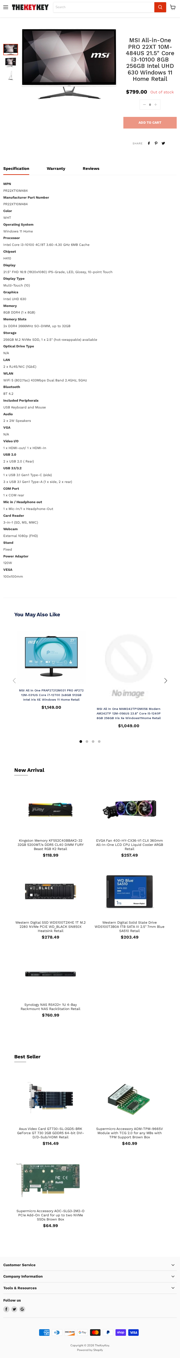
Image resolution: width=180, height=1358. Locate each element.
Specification (16, 168)
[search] (103, 7)
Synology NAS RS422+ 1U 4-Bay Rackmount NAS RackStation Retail (50, 1007)
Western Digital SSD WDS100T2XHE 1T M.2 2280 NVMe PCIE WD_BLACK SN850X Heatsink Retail (50, 926)
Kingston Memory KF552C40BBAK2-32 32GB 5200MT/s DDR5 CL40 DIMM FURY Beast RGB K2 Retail (51, 844)
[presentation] (14, 680)
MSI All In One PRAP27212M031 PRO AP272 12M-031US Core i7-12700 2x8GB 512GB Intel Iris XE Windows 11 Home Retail (51, 695)
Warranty (56, 168)
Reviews (91, 168)
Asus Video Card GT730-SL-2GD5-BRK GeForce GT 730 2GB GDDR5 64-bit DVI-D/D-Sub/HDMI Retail (50, 1133)
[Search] (160, 7)
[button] (81, 742)
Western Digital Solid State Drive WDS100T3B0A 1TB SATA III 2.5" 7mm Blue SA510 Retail (129, 926)
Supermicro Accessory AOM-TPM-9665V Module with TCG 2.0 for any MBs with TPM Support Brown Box (129, 1133)
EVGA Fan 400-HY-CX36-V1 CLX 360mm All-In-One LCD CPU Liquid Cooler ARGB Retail (129, 844)
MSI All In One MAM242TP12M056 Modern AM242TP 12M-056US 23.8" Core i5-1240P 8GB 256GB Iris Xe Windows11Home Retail (129, 713)
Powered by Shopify (90, 1350)
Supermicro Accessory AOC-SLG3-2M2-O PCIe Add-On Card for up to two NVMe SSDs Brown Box (50, 1215)
